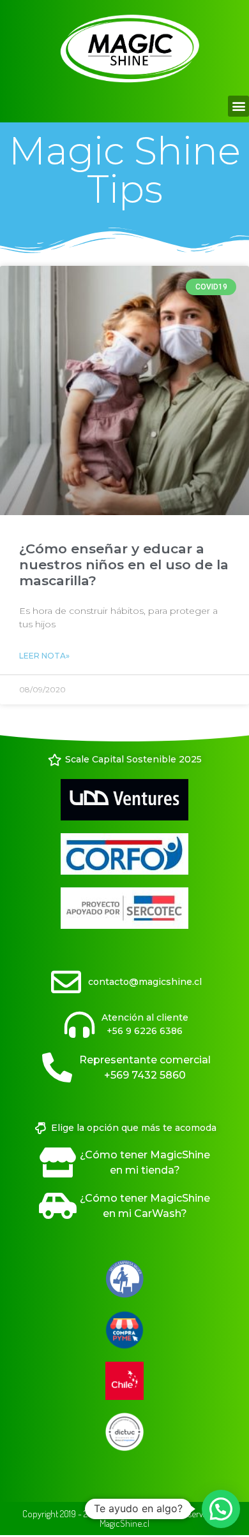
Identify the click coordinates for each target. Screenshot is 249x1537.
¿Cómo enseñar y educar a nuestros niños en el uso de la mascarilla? (124, 564)
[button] (238, 106)
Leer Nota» (44, 655)
